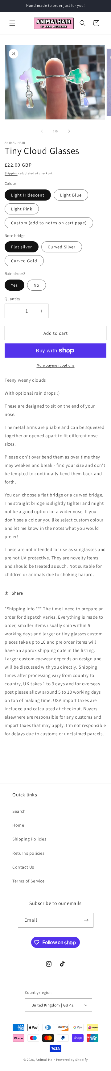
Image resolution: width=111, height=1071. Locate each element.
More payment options (56, 365)
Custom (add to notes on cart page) (49, 223)
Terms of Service (28, 881)
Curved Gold (24, 261)
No (36, 285)
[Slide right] (69, 131)
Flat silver (21, 247)
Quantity (12, 298)
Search (19, 811)
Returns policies (28, 853)
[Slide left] (42, 131)
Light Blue (71, 195)
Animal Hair (45, 1059)
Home (18, 825)
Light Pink (21, 209)
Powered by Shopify (72, 1059)
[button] (12, 23)
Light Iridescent (27, 195)
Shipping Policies (29, 839)
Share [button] (17, 593)
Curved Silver (62, 247)
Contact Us (23, 867)
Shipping (11, 173)
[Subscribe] (86, 920)
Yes (14, 285)
